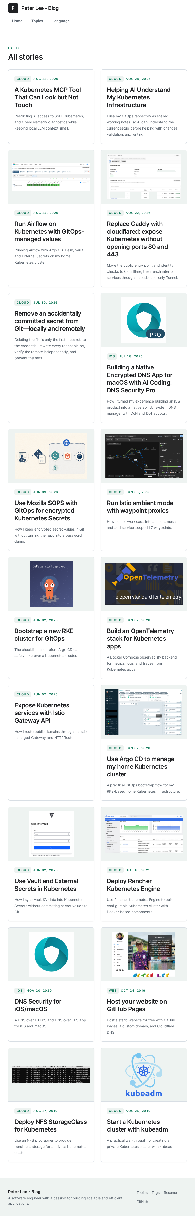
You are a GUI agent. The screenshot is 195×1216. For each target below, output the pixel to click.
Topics (37, 21)
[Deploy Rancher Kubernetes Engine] (144, 834)
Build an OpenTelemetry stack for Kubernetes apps (140, 638)
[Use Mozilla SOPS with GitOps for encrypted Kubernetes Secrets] (51, 456)
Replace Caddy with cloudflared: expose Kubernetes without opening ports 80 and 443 (137, 239)
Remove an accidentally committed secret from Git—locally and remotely (49, 321)
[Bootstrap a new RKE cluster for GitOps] (51, 584)
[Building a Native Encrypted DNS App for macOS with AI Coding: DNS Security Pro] (144, 320)
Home (17, 21)
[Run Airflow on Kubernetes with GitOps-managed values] (51, 177)
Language (61, 21)
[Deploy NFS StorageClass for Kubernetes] (51, 1075)
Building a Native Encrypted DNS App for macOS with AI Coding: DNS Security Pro (139, 379)
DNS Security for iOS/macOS (37, 1005)
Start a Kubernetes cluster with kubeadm (137, 1125)
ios (112, 356)
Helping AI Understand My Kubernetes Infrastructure (138, 97)
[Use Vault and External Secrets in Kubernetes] (51, 834)
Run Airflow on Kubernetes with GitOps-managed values (49, 231)
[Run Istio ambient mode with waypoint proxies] (144, 456)
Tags (156, 1192)
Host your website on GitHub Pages (137, 1005)
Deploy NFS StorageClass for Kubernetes (50, 1125)
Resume (170, 1192)
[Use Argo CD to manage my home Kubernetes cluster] (144, 712)
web (113, 990)
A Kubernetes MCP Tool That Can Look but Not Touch (47, 97)
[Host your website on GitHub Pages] (144, 954)
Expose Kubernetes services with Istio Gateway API (41, 713)
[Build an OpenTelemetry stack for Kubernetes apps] (144, 584)
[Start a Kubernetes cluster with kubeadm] (144, 1075)
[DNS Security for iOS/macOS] (51, 954)
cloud (23, 79)
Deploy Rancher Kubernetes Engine (133, 884)
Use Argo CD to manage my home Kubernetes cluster (140, 766)
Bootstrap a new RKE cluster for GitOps (44, 634)
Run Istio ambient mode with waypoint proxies (140, 506)
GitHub (142, 1201)
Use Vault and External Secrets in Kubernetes (46, 884)
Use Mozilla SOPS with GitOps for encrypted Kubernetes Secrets (45, 510)
